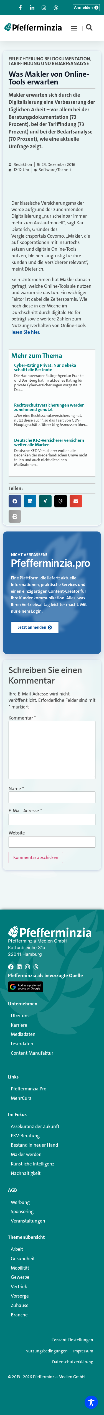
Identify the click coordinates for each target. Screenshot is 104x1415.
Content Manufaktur (32, 1053)
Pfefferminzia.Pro (28, 1089)
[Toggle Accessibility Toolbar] (91, 1402)
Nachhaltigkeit (25, 1173)
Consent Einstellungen (72, 1340)
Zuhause (20, 1305)
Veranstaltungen (28, 1221)
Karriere (19, 1025)
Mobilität (20, 1268)
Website (17, 833)
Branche (19, 1315)
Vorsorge (20, 1296)
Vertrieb (19, 1286)
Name (16, 788)
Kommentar (22, 718)
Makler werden (26, 1154)
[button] (74, 28)
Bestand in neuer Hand (34, 1145)
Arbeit (17, 1249)
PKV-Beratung (25, 1135)
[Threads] (36, 967)
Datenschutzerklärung (72, 1362)
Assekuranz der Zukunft (35, 1126)
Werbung (20, 1202)
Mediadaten (23, 1034)
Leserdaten (22, 1044)
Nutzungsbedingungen (47, 1351)
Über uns (20, 1016)
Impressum (83, 1351)
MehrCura (21, 1098)
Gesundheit (23, 1258)
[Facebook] (11, 967)
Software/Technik (55, 170)
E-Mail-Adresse (25, 810)
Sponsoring (22, 1211)
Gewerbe (20, 1277)
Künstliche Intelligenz (32, 1164)
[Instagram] (27, 967)
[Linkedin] (19, 967)
